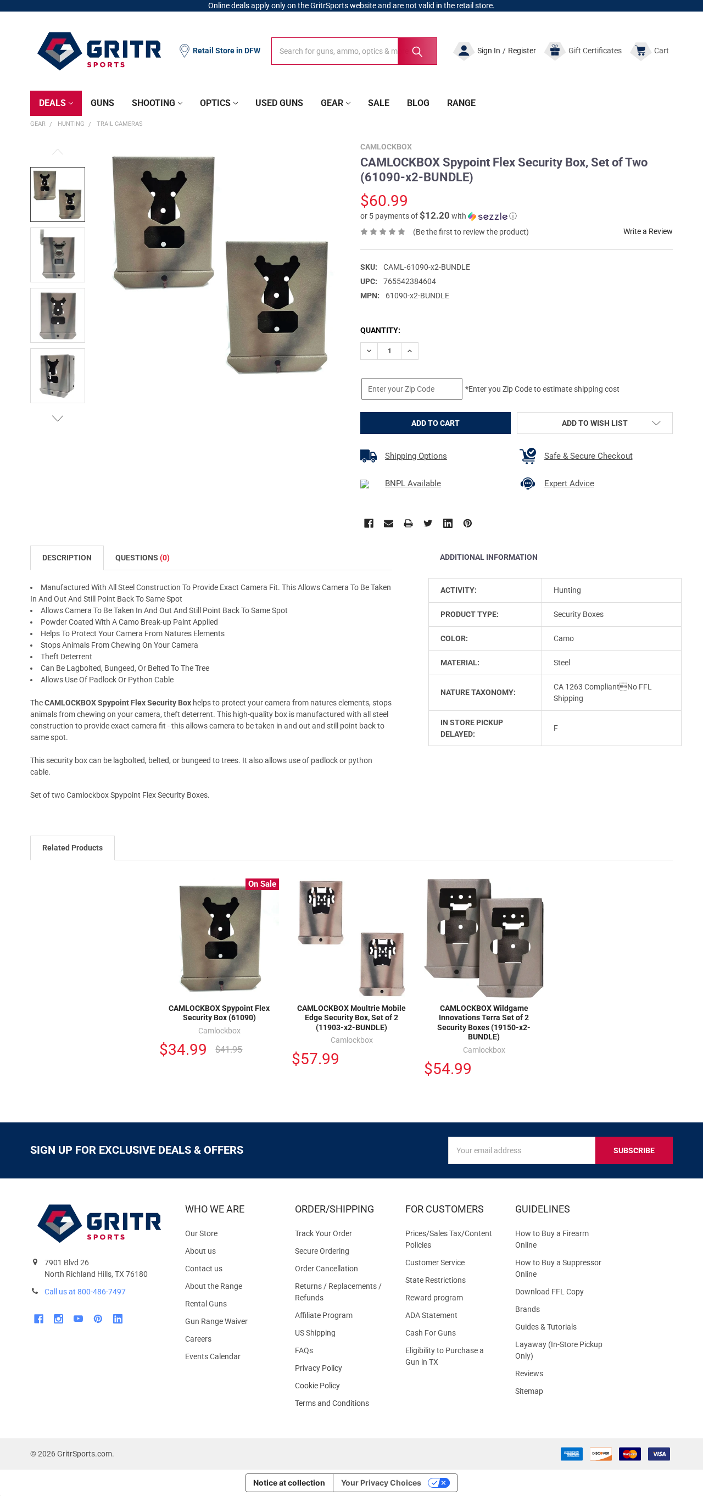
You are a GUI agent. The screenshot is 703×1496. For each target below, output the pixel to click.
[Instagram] (58, 1318)
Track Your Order (323, 1233)
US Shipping (315, 1332)
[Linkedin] (447, 523)
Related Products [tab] (72, 847)
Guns (102, 103)
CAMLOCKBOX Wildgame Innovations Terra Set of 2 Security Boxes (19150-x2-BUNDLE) (484, 1023)
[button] (438, 215)
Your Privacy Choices (381, 1482)
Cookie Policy (341, 1386)
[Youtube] (78, 1318)
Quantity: (380, 330)
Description (67, 557)
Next (57, 418)
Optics (215, 103)
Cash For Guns (430, 1332)
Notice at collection (289, 1482)
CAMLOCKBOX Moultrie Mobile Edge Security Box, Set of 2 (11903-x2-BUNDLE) (351, 1018)
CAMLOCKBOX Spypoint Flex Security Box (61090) (219, 1013)
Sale (378, 103)
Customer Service (435, 1262)
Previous (57, 152)
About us (200, 1251)
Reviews (529, 1373)
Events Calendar (213, 1356)
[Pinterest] (467, 523)
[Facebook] (368, 523)
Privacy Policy (341, 1368)
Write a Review (648, 231)
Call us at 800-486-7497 (85, 1291)
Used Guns (279, 103)
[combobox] (354, 51)
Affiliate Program (324, 1315)
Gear (332, 103)
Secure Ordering (322, 1251)
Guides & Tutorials (546, 1326)
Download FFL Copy (549, 1291)
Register (522, 50)
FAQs (304, 1350)
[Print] (408, 523)
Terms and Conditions (341, 1403)
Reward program (434, 1297)
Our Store (201, 1233)
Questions (142, 557)
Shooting (153, 103)
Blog (418, 103)
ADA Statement (431, 1315)
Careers (198, 1338)
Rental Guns (206, 1303)
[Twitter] (428, 523)
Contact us (203, 1268)
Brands (527, 1309)
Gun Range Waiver (216, 1321)
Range (461, 103)
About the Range (213, 1286)
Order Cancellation (326, 1268)
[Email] (388, 523)
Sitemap (529, 1391)
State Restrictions (435, 1280)
